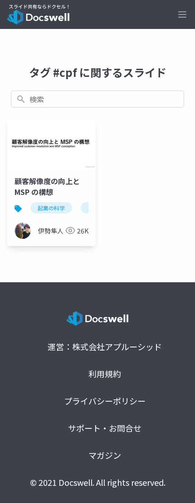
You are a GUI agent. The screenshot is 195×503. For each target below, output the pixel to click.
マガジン (104, 455)
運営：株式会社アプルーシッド (105, 346)
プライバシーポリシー (105, 401)
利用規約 (104, 374)
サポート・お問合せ (104, 428)
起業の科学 (51, 208)
